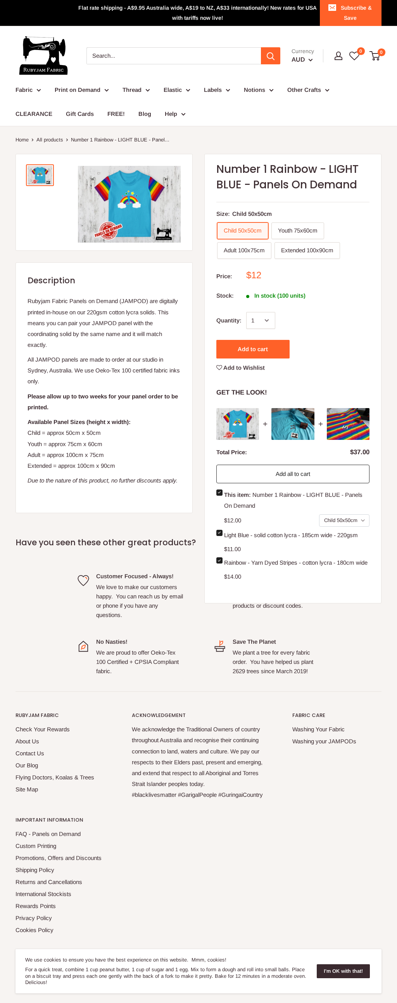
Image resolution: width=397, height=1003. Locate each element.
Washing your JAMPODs (324, 741)
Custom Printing (36, 846)
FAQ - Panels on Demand (48, 834)
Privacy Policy (34, 918)
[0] (375, 55)
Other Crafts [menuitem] (304, 89)
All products (49, 140)
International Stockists (43, 894)
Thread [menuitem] (132, 89)
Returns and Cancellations (49, 882)
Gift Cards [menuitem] (80, 113)
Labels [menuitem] (213, 89)
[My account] (338, 56)
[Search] (270, 55)
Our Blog (27, 765)
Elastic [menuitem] (173, 89)
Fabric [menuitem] (24, 89)
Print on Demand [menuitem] (77, 89)
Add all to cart (293, 473)
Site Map (27, 789)
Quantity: (229, 320)
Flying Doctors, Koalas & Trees (55, 777)
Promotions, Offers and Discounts (59, 858)
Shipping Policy (35, 870)
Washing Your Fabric (318, 729)
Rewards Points (36, 906)
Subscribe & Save (356, 13)
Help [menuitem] (171, 113)
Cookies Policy (35, 930)
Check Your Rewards (43, 729)
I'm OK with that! (343, 971)
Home (22, 140)
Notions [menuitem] (254, 89)
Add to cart (253, 349)
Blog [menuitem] (144, 113)
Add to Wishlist (243, 367)
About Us (27, 741)
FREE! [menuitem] (116, 113)
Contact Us (30, 753)
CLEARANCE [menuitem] (34, 113)
